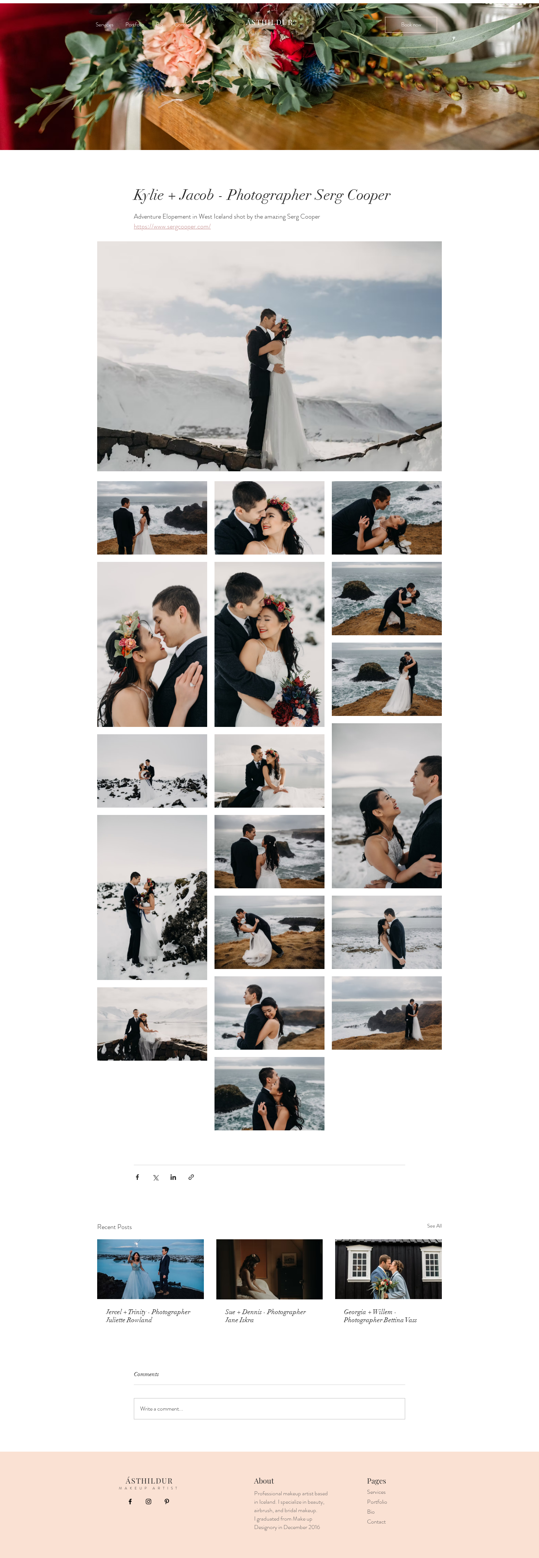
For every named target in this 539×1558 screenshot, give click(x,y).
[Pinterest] (166, 1501)
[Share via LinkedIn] (173, 1177)
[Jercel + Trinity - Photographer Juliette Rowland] (150, 1269)
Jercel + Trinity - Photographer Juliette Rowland (148, 1316)
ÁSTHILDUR (269, 22)
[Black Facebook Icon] (130, 1501)
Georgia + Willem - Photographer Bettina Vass (380, 1316)
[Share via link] (191, 1177)
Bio (371, 1511)
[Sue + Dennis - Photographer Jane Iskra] (269, 1269)
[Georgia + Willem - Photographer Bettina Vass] (388, 1269)
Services (376, 1492)
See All (434, 1225)
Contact (376, 1521)
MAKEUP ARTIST (269, 33)
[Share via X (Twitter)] (155, 1177)
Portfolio (377, 1501)
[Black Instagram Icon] (148, 1501)
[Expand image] (152, 518)
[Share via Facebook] (137, 1177)
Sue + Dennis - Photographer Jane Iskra (265, 1316)
